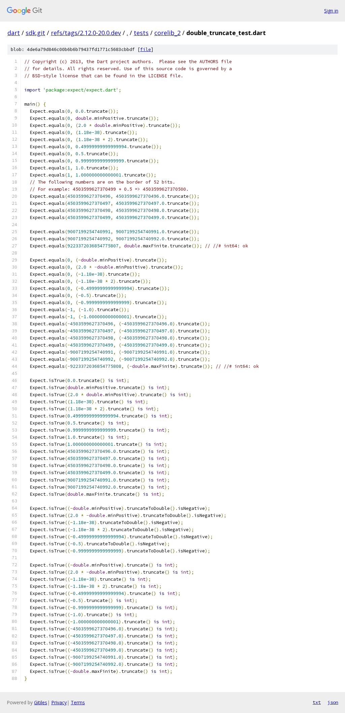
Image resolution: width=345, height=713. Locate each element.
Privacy (59, 702)
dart (13, 33)
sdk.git (35, 33)
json (332, 702)
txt (317, 702)
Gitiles (40, 702)
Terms (78, 702)
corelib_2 (167, 33)
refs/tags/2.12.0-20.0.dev (86, 33)
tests (141, 33)
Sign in (331, 10)
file (145, 49)
